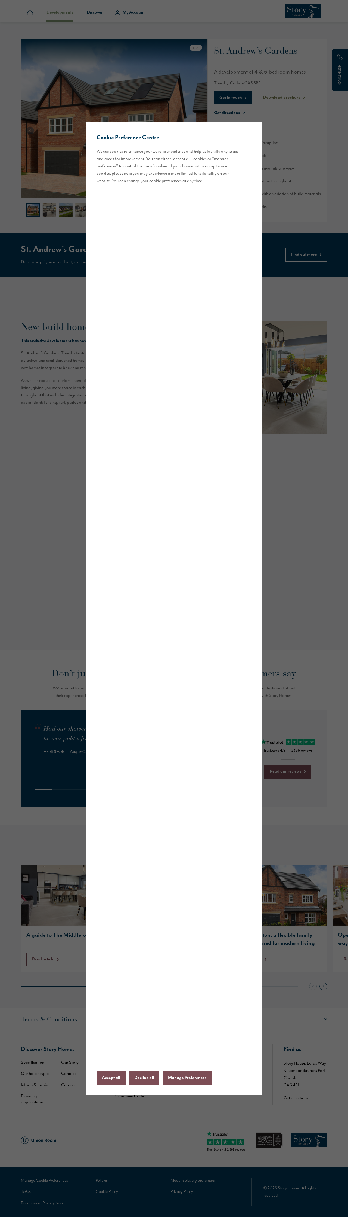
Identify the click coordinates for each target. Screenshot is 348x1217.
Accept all (111, 1077)
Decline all (144, 1077)
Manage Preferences (187, 1077)
